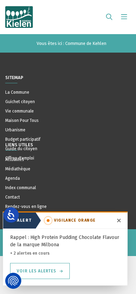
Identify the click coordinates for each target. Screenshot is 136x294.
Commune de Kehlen (85, 43)
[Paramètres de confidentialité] (13, 281)
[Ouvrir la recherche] (109, 17)
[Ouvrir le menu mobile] (124, 17)
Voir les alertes (36, 271)
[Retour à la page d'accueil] (19, 14)
